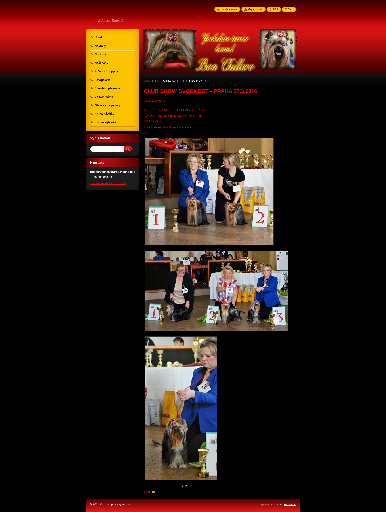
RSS (275, 9)
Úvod (147, 81)
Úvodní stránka (229, 9)
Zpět (147, 492)
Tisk (290, 9)
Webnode (290, 504)
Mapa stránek (255, 9)
